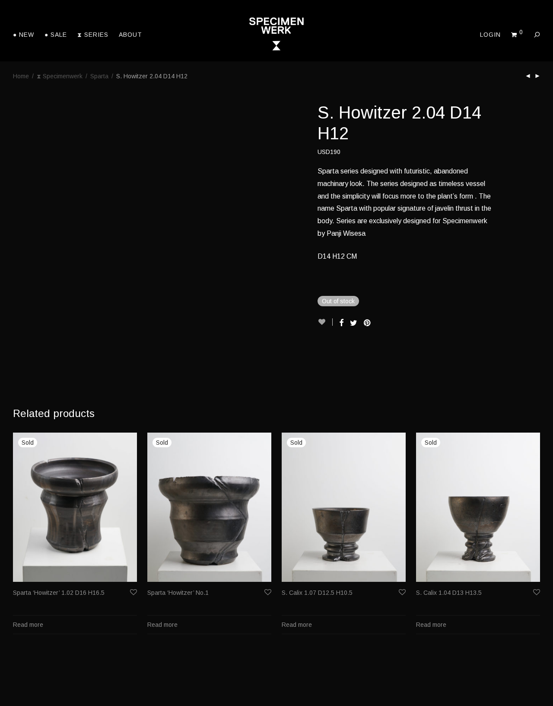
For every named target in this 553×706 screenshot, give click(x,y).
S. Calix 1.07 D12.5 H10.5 (317, 592)
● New (23, 34)
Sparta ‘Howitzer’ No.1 (178, 592)
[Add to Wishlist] (325, 322)
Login (490, 34)
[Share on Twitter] (353, 323)
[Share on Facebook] (341, 323)
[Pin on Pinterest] (368, 323)
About (130, 34)
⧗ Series (92, 34)
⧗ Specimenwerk (60, 76)
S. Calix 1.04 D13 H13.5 (449, 592)
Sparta (99, 76)
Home (21, 76)
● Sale (55, 34)
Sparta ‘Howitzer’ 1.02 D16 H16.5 (59, 592)
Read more (28, 624)
